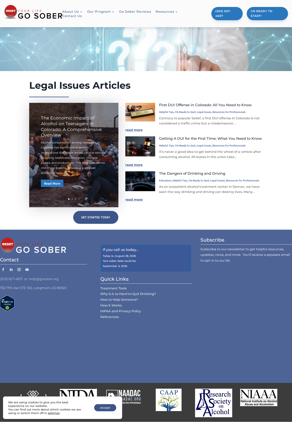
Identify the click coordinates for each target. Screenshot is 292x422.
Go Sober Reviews (135, 11)
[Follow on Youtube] (27, 269)
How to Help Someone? (119, 300)
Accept (105, 407)
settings (54, 413)
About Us (70, 11)
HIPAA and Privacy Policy (120, 311)
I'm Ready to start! (262, 13)
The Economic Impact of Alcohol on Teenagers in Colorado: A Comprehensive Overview (71, 126)
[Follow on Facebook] (3, 269)
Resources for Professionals (229, 112)
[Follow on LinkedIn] (11, 269)
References (109, 317)
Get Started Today (95, 217)
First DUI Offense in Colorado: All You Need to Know (205, 105)
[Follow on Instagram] (19, 269)
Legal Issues (204, 112)
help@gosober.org (44, 279)
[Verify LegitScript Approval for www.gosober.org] (7, 310)
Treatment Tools (113, 288)
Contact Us (72, 16)
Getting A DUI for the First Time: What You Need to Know (210, 138)
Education (165, 180)
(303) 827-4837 (223, 13)
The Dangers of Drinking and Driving (192, 173)
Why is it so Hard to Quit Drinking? (128, 294)
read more (134, 130)
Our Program (99, 11)
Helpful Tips (166, 112)
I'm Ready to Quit (185, 112)
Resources (165, 11)
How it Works (111, 305)
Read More (52, 183)
